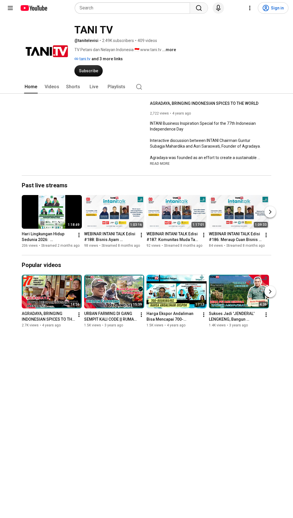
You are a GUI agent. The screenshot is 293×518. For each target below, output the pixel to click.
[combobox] (134, 8)
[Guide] (10, 8)
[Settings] (249, 8)
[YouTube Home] (33, 8)
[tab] (31, 87)
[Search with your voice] (218, 8)
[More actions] (79, 235)
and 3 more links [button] (107, 59)
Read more (160, 164)
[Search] (199, 8)
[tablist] (146, 87)
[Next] (270, 212)
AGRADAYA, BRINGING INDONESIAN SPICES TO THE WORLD (204, 103)
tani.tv (84, 59)
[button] (160, 163)
